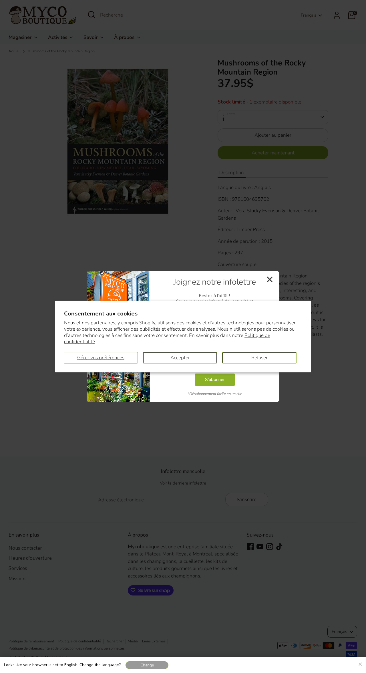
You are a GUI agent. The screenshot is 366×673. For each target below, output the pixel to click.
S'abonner (215, 379)
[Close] (360, 663)
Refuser (259, 357)
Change (147, 665)
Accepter (180, 357)
